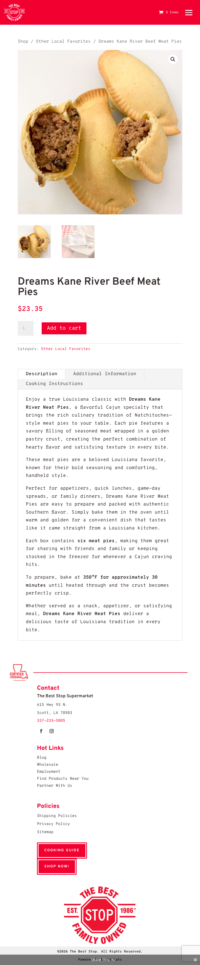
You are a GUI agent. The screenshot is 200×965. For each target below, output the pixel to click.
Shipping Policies (57, 816)
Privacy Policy (53, 824)
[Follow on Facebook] (41, 731)
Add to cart (64, 328)
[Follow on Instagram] (51, 731)
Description (41, 374)
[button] (173, 59)
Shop (23, 41)
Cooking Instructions (54, 384)
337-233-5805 (51, 720)
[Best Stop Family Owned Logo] (100, 943)
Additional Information (104, 374)
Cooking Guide (62, 850)
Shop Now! (56, 866)
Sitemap (45, 832)
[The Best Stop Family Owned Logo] (14, 12)
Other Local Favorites (63, 41)
